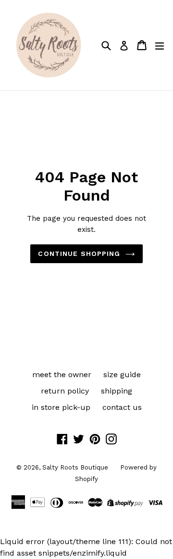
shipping (116, 390)
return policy (65, 390)
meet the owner (61, 374)
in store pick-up (61, 407)
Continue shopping (79, 253)
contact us (122, 407)
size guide (122, 374)
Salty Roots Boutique (75, 467)
